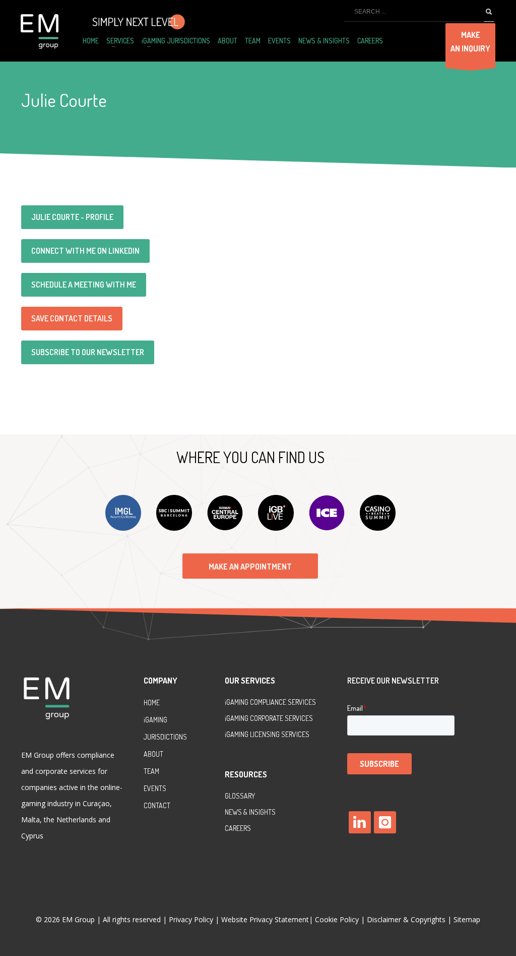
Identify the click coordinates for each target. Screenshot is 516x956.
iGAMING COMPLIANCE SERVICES (270, 702)
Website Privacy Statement (265, 919)
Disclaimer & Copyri (406, 919)
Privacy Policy (192, 919)
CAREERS (238, 828)
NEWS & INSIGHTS (250, 812)
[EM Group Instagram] (385, 822)
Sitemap (467, 919)
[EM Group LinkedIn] (360, 822)
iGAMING (237, 718)
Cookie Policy (337, 919)
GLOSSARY (240, 796)
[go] (489, 12)
